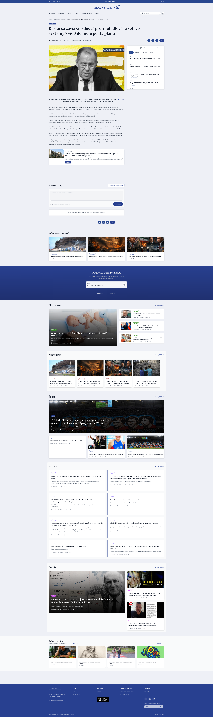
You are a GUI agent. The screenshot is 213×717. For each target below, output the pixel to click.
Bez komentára (87, 13)
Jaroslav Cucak (65, 343)
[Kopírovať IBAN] (124, 284)
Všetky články (159, 305)
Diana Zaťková (122, 506)
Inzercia (99, 691)
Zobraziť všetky (159, 643)
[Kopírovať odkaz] (161, 40)
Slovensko (52, 13)
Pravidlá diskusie (125, 697)
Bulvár (97, 13)
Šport (77, 13)
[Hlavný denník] (106, 7)
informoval (120, 99)
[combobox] (152, 13)
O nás (74, 691)
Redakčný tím (76, 694)
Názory (70, 13)
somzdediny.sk (74, 643)
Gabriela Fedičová (145, 329)
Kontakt (146, 691)
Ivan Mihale (61, 385)
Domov (50, 19)
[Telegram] (163, 1)
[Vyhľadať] (142, 13)
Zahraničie (61, 13)
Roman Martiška (144, 317)
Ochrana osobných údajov (127, 691)
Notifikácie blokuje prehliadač (154, 706)
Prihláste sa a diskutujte (116, 185)
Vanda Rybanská (123, 554)
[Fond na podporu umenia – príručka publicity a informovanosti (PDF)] (103, 699)
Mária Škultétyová (124, 531)
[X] (161, 1)
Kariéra (75, 697)
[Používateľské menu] (162, 13)
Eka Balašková (65, 510)
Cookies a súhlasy (125, 694)
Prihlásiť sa (118, 204)
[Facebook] (159, 1)
